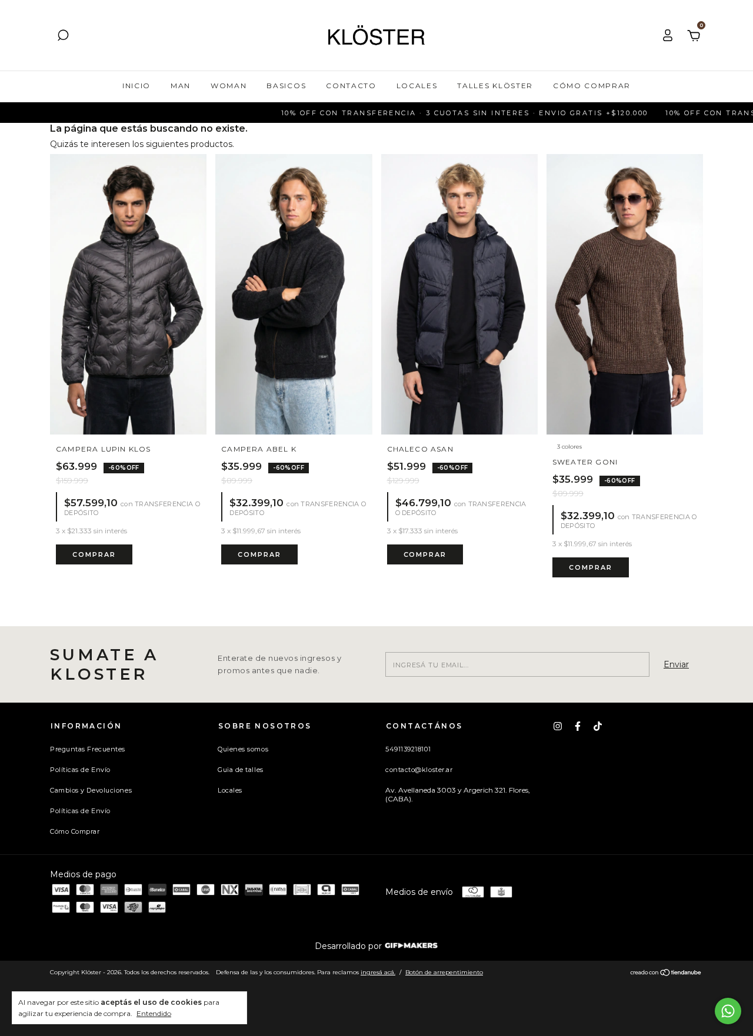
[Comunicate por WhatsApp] (728, 1011)
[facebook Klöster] (577, 726)
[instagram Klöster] (557, 726)
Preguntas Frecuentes (87, 749)
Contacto (351, 85)
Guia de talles (241, 770)
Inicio (136, 85)
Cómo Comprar (592, 85)
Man (181, 85)
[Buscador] (63, 37)
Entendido (153, 1013)
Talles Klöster (495, 85)
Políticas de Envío (80, 770)
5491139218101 (408, 749)
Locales (417, 85)
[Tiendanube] (666, 973)
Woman (228, 85)
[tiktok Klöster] (597, 726)
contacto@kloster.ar (418, 770)
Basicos (286, 85)
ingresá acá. (378, 972)
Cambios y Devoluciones (91, 790)
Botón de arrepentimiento (444, 972)
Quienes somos (243, 749)
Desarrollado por (349, 946)
